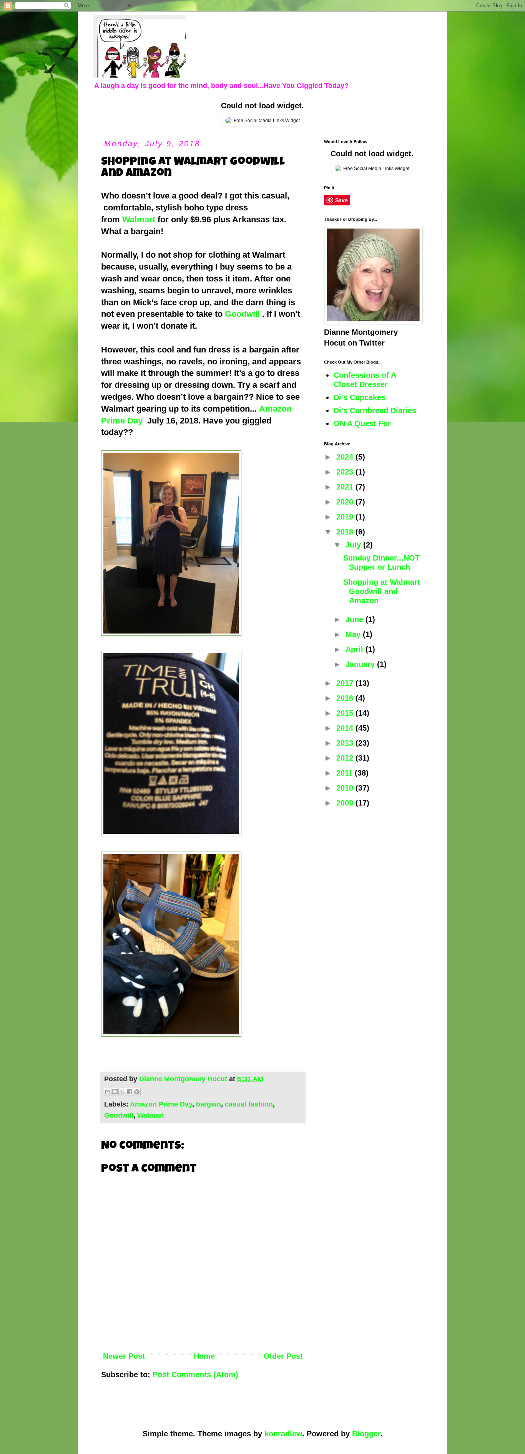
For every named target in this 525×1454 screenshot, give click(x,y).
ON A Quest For (362, 423)
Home (204, 1356)
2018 (346, 532)
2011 (345, 773)
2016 (346, 698)
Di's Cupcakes (359, 397)
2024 (346, 457)
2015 (346, 713)
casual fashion (249, 1104)
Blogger (366, 1433)
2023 (346, 472)
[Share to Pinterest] (137, 1091)
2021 (346, 487)
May (354, 634)
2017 (346, 683)
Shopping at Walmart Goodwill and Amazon (381, 591)
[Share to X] (122, 1091)
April (356, 649)
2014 (346, 728)
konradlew (283, 1433)
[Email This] (107, 1091)
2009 (346, 803)
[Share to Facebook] (129, 1091)
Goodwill (242, 314)
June (356, 619)
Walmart (138, 219)
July (354, 545)
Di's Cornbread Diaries (375, 410)
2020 (346, 502)
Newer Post (124, 1356)
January (361, 664)
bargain (208, 1104)
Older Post (283, 1356)
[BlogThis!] (115, 1091)
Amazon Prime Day (161, 1104)
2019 (346, 517)
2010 (346, 788)
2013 (346, 743)
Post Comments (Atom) (195, 1374)
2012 (346, 758)
